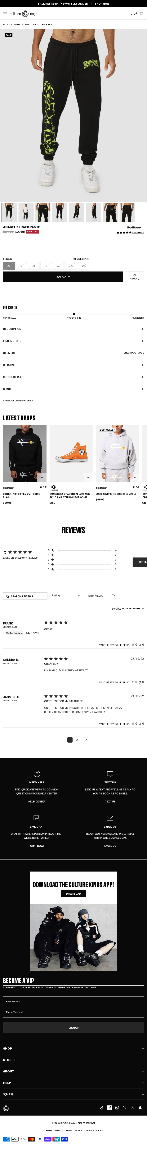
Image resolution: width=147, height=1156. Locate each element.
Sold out (63, 277)
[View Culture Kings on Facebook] (109, 1108)
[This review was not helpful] (140, 644)
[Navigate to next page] (86, 740)
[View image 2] (26, 212)
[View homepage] (23, 13)
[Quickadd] (42, 477)
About (8, 1071)
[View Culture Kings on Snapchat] (140, 1108)
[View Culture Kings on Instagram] (117, 1108)
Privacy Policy (94, 1130)
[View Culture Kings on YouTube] (132, 1108)
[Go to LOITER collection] (134, 227)
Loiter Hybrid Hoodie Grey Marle (116, 493)
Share (7, 389)
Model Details (13, 377)
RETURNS (9, 365)
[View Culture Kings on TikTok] (102, 1108)
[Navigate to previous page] (61, 740)
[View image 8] (127, 212)
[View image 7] (110, 212)
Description (12, 329)
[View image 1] (9, 212)
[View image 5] (76, 212)
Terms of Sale (73, 1130)
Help (7, 1082)
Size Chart (83, 258)
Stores (9, 1060)
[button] (141, 13)
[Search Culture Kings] (130, 13)
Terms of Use (52, 1130)
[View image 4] (59, 212)
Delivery (73, 353)
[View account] (136, 13)
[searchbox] (28, 596)
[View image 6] (93, 212)
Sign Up (74, 1028)
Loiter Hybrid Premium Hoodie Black (21, 495)
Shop (7, 1048)
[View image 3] (42, 212)
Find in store (12, 341)
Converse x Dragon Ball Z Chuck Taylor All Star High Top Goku (70, 495)
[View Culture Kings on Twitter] (125, 1108)
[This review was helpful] (133, 644)
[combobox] (65, 596)
